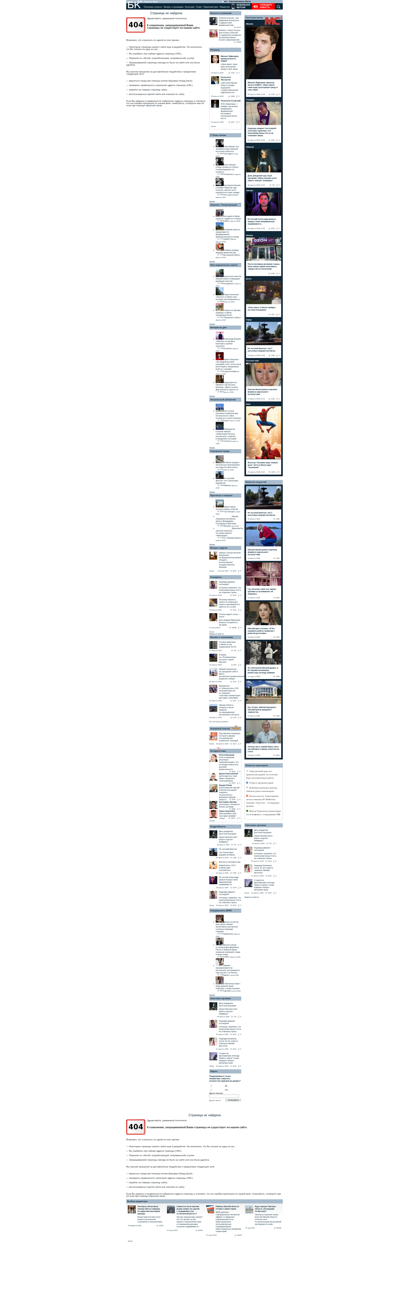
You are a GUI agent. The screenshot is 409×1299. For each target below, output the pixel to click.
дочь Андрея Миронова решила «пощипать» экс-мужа (229, 622)
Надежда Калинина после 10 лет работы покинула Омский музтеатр (228, 1042)
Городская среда (219, 451)
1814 (234, 744)
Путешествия (252, 361)
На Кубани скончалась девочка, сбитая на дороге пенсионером (261, 789)
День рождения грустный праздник (227, 832)
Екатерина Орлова (228, 802)
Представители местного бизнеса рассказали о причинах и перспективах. (150, 1219)
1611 (273, 314)
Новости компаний (221, 13)
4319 (234, 1066)
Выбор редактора (137, 1201)
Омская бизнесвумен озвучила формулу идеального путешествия (262, 391)
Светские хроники (220, 998)
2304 (273, 273)
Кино (248, 404)
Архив (213, 126)
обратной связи (154, 105)
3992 (233, 771)
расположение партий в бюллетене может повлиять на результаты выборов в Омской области (229, 794)
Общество (225, 7)
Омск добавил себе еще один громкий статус (227, 815)
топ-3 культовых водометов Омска (227, 853)
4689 (233, 809)
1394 (234, 858)
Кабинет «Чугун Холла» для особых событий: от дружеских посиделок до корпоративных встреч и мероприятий (230, 35)
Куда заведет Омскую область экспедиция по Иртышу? (265, 1208)
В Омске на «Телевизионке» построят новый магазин (227, 658)
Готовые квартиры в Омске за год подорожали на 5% (227, 644)
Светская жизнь (254, 17)
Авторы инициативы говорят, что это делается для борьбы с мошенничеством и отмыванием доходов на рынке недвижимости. (190, 1222)
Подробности (218, 826)
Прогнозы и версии (221, 495)
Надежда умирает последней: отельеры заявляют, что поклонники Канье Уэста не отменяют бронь (262, 132)
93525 (200, 1230)
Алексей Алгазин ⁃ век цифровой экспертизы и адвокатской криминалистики (229, 21)
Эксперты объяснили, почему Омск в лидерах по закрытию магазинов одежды (148, 1210)
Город (249, 320)
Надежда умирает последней (227, 583)
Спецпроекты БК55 (221, 910)
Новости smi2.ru (216, 634)
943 (235, 665)
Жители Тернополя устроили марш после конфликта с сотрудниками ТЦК (263, 813)
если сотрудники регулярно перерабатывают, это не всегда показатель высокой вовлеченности (229, 763)
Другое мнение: (216, 1093)
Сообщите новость (266, 6)
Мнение (249, 24)
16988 (234, 628)
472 (235, 650)
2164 (273, 399)
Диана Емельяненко (228, 774)
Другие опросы (215, 1100)
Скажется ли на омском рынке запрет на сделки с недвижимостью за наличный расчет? (188, 1210)
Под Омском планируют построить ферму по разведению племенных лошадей (229, 737)
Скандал (250, 100)
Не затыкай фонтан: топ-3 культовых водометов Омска (261, 349)
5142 (234, 1049)
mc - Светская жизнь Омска (237, 1)
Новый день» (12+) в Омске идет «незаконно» (227, 867)
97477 (238, 27)
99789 (278, 1228)
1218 (234, 717)
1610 (234, 595)
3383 (233, 799)
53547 (161, 1225)
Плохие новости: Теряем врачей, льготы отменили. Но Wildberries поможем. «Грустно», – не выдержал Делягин (262, 801)
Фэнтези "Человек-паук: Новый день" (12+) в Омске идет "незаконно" (263, 465)
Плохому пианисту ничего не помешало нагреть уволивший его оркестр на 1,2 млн (229, 603)
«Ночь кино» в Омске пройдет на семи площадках (262, 308)
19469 (238, 42)
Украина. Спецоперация (223, 205)
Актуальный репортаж (223, 399)
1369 (234, 873)
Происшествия (211, 7)
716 (270, 843)
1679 (234, 887)
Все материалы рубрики (218, 721)
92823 (239, 1235)
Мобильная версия (243, 6)
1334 (273, 94)
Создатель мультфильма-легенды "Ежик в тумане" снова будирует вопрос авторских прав (229, 1058)
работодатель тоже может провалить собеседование (228, 778)
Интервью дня (218, 327)
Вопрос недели (219, 548)
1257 (234, 701)
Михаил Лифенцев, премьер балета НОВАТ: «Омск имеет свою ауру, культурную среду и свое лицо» (263, 86)
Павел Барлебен (227, 811)
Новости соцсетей (255, 482)
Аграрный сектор (220, 728)
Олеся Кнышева (226, 755)
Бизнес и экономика (173, 7)
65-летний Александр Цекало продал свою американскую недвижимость (229, 881)
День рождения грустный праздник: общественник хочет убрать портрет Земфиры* (262, 178)
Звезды (249, 190)
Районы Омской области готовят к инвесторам (227, 1207)
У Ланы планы (218, 135)
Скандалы (216, 577)
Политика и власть (153, 7)
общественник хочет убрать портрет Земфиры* (228, 839)
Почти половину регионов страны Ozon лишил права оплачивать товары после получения (264, 266)
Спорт (199, 7)
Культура (189, 7)
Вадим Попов (225, 785)
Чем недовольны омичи (224, 265)
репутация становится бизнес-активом (229, 805)
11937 (233, 818)
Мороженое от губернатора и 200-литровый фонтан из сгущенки (229, 689)
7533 (234, 610)
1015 (234, 681)
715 (235, 845)
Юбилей (250, 147)
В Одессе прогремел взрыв (261, 783)
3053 (234, 571)
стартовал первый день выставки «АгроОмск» (229, 696)
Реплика (215, 49)
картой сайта (154, 94)
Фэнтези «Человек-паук (229, 862)
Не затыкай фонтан (228, 849)
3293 (233, 783)
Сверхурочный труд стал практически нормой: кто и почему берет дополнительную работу (262, 774)
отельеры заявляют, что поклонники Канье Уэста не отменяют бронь (230, 590)
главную (146, 89)
